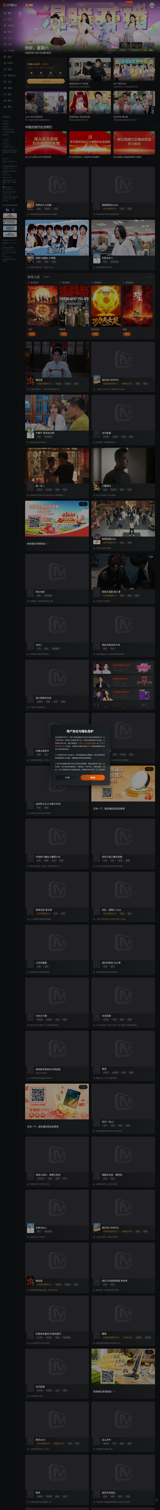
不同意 (67, 778)
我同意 (92, 778)
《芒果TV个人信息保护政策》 (87, 743)
